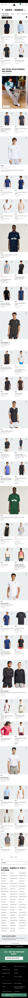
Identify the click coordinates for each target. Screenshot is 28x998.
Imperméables (4, 917)
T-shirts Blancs (4, 904)
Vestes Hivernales (12, 881)
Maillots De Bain (5, 891)
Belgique (16, 996)
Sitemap (15, 969)
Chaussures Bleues (4, 910)
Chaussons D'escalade (12, 889)
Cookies (3, 986)
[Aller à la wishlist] (5, 4)
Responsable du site (6, 973)
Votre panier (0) (19, 946)
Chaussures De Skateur (13, 878)
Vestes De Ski (4, 925)
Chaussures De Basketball (13, 897)
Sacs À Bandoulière (13, 873)
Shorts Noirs (13, 899)
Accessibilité (16, 991)
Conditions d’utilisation (7, 991)
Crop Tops (3, 881)
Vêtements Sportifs (3, 923)
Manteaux (3, 873)
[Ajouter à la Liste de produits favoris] (12, 22)
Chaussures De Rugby (13, 876)
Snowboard (3, 894)
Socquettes (3, 915)
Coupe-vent (3, 899)
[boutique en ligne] (14, 5)
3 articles (5, 106)
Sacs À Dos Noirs (14, 886)
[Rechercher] (22, 4)
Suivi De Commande (6, 969)
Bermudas (3, 901)
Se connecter (8, 946)
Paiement (16, 973)
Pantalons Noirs (4, 907)
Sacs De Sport (4, 888)
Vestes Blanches (14, 894)
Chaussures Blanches (4, 920)
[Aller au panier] (25, 4)
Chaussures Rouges (4, 931)
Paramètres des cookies (7, 983)
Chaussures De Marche (13, 883)
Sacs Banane (4, 878)
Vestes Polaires (13, 891)
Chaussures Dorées (4, 912)
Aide (3, 976)
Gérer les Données (17, 983)
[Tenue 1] (14, 92)
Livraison (4, 966)
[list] (14, 13)
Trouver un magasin (18, 976)
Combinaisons (4, 875)
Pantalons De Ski (5, 928)
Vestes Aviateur (4, 883)
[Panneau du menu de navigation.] (2, 4)
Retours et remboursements (19, 966)
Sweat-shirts (4, 896)
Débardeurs (4, 886)
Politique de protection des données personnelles (19, 987)
